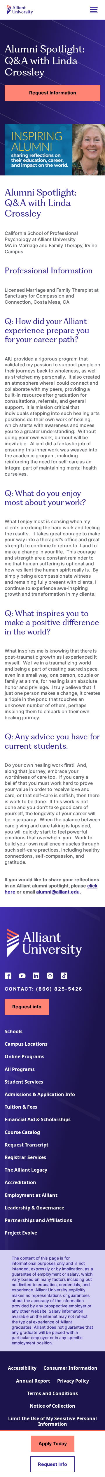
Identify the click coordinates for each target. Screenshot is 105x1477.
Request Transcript (26, 1145)
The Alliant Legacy (26, 1170)
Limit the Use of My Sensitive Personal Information (52, 1421)
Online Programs (24, 1056)
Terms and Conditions (52, 1393)
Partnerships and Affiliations (38, 1220)
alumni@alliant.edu (58, 892)
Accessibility (22, 1368)
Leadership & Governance (34, 1208)
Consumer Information (70, 1368)
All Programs (20, 1069)
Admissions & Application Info (40, 1094)
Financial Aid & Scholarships (38, 1119)
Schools (13, 1031)
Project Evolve (21, 1233)
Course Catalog (22, 1132)
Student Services (24, 1082)
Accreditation (20, 1182)
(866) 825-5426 (59, 989)
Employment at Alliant (31, 1195)
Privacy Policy (73, 1381)
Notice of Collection (52, 1406)
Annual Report (33, 1381)
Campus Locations (26, 1044)
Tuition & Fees (21, 1107)
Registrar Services (25, 1157)
